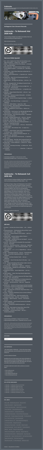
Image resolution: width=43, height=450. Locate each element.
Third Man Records (18, 438)
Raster (18, 431)
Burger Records (9, 405)
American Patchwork (16, 161)
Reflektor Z (9, 327)
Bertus (7, 402)
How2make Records (17, 325)
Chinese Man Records (28, 161)
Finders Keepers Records (17, 416)
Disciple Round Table (8, 162)
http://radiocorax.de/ (9, 370)
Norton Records (10, 165)
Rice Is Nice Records (10, 166)
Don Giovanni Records (15, 162)
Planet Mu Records (18, 429)
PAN (26, 165)
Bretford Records (14, 402)
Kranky (25, 325)
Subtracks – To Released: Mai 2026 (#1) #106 (14, 385)
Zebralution (25, 440)
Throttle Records (9, 328)
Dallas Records (17, 324)
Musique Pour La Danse (14, 326)
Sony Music (27, 433)
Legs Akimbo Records (13, 164)
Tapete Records (9, 438)
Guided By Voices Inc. (10, 420)
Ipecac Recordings (22, 163)
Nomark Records (9, 427)
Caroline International (10, 407)
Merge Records (17, 422)
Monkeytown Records (27, 164)
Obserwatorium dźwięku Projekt (19, 165)
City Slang (13, 324)
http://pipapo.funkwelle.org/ (11, 373)
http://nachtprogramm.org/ (11, 374)
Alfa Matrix (11, 161)
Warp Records (8, 440)
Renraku (5, 166)
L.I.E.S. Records (8, 422)
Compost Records (19, 411)
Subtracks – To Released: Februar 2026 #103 (14, 389)
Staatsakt (7, 436)
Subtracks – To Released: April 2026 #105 (14, 386)
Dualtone (21, 162)
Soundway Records (24, 327)
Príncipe (28, 165)
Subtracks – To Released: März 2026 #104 (14, 387)
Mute (5, 165)
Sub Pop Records (26, 166)
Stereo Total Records (17, 436)
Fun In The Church (9, 418)
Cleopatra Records (9, 411)
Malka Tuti (8, 326)
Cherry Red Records (17, 409)
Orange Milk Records (22, 326)
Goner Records (19, 418)
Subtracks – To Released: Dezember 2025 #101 (15, 392)
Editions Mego (25, 162)
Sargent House (14, 327)
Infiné (22, 325)
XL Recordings (17, 440)
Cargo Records (17, 405)
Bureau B (23, 402)
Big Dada (22, 161)
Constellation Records (10, 413)
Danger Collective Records (25, 324)
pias (10, 429)
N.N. (7, 165)
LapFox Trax (28, 163)
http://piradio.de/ (9, 371)
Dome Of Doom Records (22, 413)
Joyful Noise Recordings (22, 420)
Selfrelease (16, 166)
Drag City (7, 416)
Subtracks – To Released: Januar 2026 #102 (14, 390)
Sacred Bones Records (10, 433)
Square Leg (20, 166)
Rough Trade (24, 431)
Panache (5, 327)
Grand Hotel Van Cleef (11, 163)
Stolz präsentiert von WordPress (14, 446)
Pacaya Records (29, 326)
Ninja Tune (24, 425)
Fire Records (27, 416)
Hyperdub (17, 163)
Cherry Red (9, 324)
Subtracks (8, 6)
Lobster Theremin (20, 164)
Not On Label (17, 427)
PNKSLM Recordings (10, 431)
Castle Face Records (21, 407)
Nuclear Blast (26, 427)
